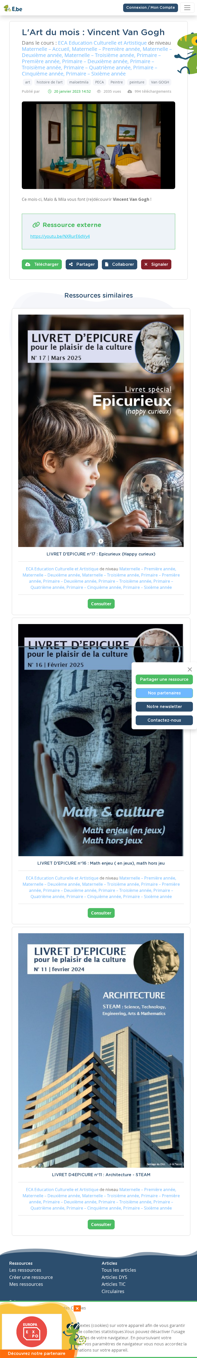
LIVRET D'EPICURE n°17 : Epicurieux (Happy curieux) (101, 554)
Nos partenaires (164, 693)
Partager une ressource (164, 679)
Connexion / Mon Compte (150, 8)
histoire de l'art (50, 82)
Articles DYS (114, 1277)
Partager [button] (85, 264)
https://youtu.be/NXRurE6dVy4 (60, 236)
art (27, 82)
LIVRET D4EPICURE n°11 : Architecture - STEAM (101, 1175)
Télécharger (45, 264)
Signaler (159, 264)
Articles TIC (113, 1284)
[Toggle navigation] (187, 8)
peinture (137, 82)
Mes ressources (26, 1284)
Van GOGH (160, 82)
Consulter (101, 604)
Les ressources (25, 1270)
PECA (99, 82)
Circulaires (113, 1291)
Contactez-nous (164, 720)
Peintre (117, 82)
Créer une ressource (31, 1277)
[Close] (190, 669)
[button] (119, 264)
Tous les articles (119, 1270)
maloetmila (78, 82)
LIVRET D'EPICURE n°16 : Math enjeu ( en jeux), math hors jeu (101, 863)
